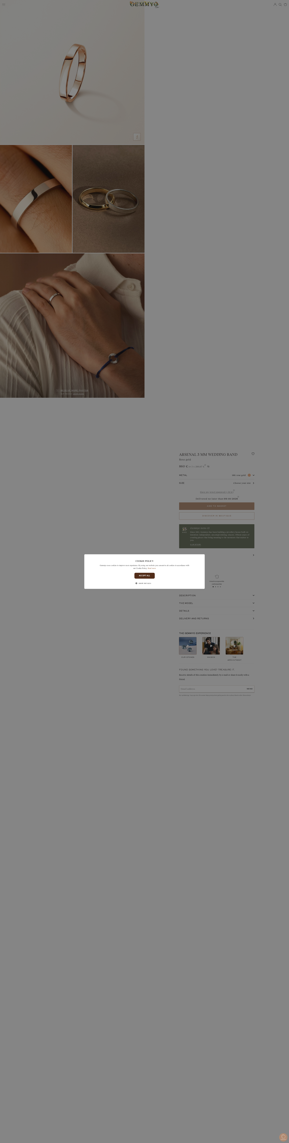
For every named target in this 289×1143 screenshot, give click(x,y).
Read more (152, 568)
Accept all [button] (144, 575)
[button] (144, 583)
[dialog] (144, 571)
